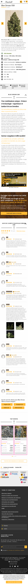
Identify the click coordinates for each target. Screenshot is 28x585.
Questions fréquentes (8, 519)
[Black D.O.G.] (7, 432)
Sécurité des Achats (7, 513)
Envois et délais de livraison (10, 495)
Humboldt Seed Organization (10, 511)
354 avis (22, 443)
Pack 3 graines (5, 445)
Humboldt (8, 2)
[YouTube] (15, 566)
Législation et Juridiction (9, 506)
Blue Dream (17, 439)
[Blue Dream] (21, 432)
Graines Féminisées (4, 441)
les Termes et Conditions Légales (15, 550)
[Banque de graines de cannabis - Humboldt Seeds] (1, 467)
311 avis (8, 443)
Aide (3, 508)
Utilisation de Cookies (8, 502)
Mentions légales (6, 493)
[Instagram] (10, 566)
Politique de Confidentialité (10, 499)
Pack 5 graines (5, 447)
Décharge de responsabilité (10, 504)
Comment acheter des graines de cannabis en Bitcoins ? (14, 516)
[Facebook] (12, 566)
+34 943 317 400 (13, 564)
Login (5, 528)
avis (8, 7)
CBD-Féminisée (7, 53)
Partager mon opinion (14, 213)
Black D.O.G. (4, 439)
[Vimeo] (17, 566)
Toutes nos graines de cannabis (14, 461)
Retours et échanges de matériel (11, 497)
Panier (26, 1)
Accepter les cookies (14, 582)
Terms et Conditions (8, 490)
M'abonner (26, 547)
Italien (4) (6, 407)
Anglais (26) (7, 404)
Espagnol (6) (19, 404)
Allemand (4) (18, 407)
